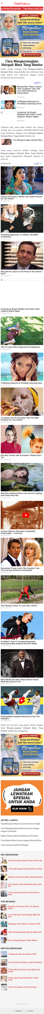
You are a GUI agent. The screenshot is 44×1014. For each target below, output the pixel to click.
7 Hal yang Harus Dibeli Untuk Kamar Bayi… (23, 893)
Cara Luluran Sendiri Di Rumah (14, 845)
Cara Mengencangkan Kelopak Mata (27, 140)
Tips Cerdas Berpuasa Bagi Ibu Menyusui (25, 932)
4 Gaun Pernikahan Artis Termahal (22, 987)
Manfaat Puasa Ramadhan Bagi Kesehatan (25, 877)
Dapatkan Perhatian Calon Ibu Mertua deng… (23, 907)
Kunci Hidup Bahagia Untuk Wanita (22, 940)
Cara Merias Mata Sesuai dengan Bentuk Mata (21, 840)
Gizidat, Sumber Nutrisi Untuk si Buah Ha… (25, 861)
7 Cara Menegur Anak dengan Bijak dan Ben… (24, 916)
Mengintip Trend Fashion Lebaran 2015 (24, 924)
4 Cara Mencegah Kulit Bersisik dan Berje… (25, 869)
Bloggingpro (18, 1011)
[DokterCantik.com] (21, 3)
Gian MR (30, 1011)
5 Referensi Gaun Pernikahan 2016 (22, 954)
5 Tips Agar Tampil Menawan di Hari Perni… (23, 979)
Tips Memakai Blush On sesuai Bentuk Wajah (20, 824)
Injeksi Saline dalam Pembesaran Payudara (19, 836)
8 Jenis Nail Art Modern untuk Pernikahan (25, 962)
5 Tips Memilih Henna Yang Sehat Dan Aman (24, 971)
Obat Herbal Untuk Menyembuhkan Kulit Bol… (25, 885)
